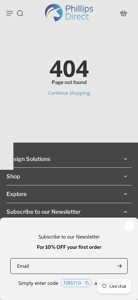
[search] (20, 12)
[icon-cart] (123, 12)
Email (23, 266)
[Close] (130, 226)
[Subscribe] (119, 266)
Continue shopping (69, 92)
